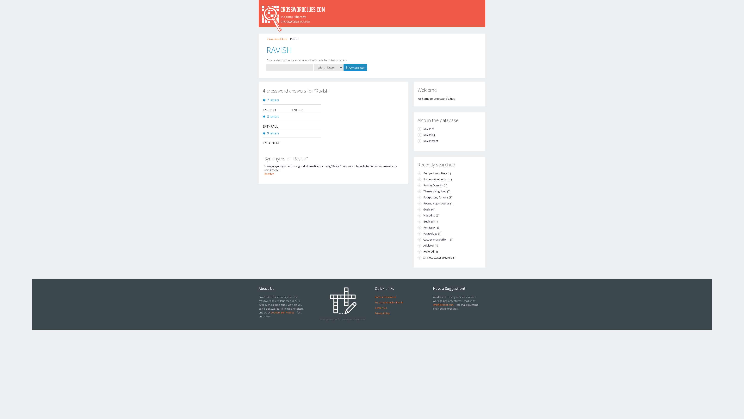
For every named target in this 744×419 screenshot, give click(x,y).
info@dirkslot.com (443, 304)
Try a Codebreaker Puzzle (389, 302)
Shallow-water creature (437, 257)
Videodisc (429, 215)
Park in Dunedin (433, 185)
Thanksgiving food (434, 191)
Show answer (355, 67)
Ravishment (430, 141)
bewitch (269, 174)
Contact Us (381, 307)
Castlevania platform (436, 239)
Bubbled (428, 221)
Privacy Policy (382, 313)
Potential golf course (436, 203)
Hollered (428, 251)
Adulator (428, 245)
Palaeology (430, 233)
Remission (429, 227)
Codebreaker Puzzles (282, 312)
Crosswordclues (277, 39)
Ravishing (429, 135)
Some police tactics (435, 179)
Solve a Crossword (385, 297)
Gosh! (427, 209)
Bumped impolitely (435, 173)
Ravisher (428, 129)
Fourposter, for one (435, 197)
